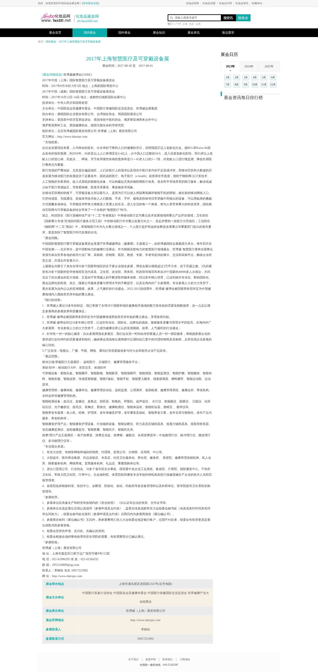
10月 (254, 84)
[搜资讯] (228, 17)
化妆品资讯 (241, 3)
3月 (246, 77)
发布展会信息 (90, 3)
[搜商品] (243, 17)
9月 (246, 84)
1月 (228, 77)
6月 (273, 77)
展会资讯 (194, 32)
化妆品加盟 (208, 3)
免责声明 (150, 659)
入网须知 (185, 659)
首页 (40, 41)
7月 (228, 84)
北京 (191, 23)
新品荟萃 (228, 32)
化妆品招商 (192, 3)
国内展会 (90, 32)
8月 (237, 84)
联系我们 (167, 659)
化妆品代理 (225, 3)
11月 (264, 84)
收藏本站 (257, 3)
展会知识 (159, 32)
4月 (255, 77)
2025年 (269, 66)
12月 (273, 84)
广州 (178, 23)
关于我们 (133, 659)
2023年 (230, 66)
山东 (198, 23)
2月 (237, 77)
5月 (264, 77)
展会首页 (55, 32)
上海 (184, 23)
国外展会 (124, 32)
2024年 (249, 66)
